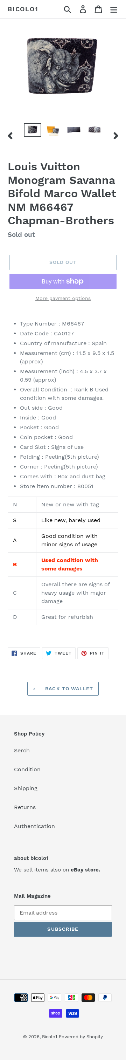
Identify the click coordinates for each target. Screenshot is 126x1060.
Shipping (25, 788)
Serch (22, 750)
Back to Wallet (68, 688)
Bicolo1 (23, 9)
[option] (32, 130)
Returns (25, 807)
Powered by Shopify (81, 1036)
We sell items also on (57, 870)
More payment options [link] (63, 298)
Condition (27, 769)
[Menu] (113, 9)
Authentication (34, 826)
